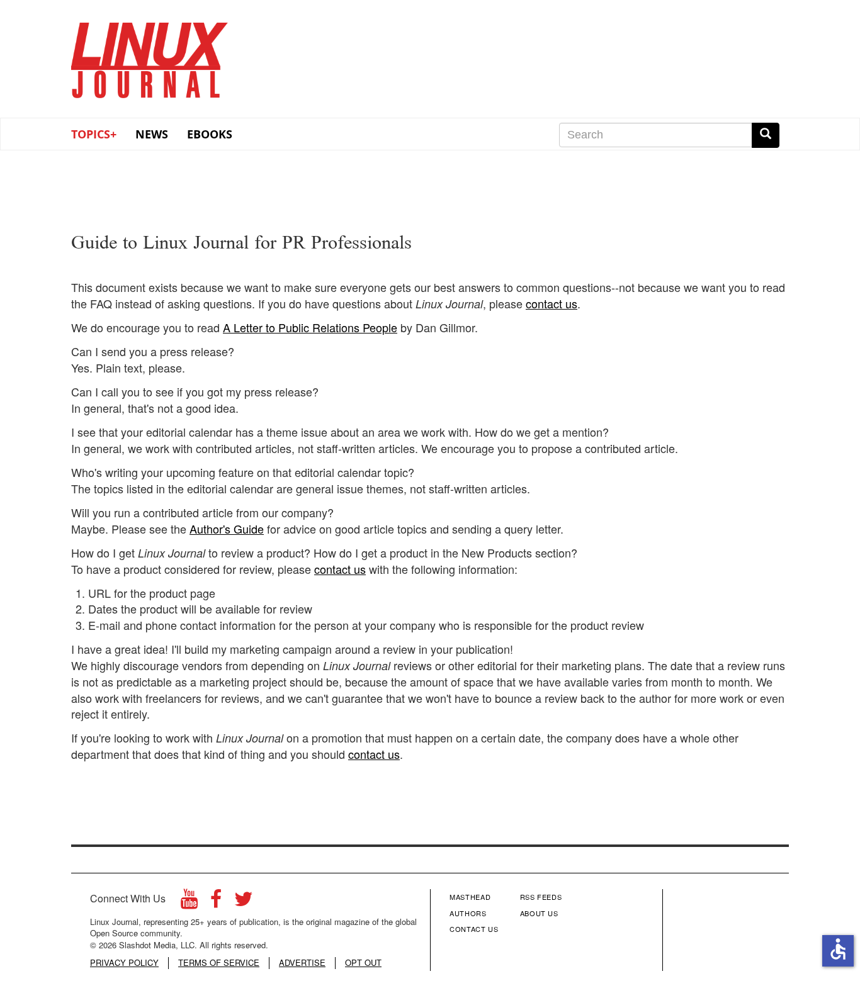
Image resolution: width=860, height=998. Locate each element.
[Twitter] (243, 902)
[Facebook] (216, 902)
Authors (468, 913)
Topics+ (93, 134)
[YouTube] (189, 902)
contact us (551, 303)
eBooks (209, 134)
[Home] (150, 56)
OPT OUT (363, 962)
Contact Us (474, 929)
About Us (539, 913)
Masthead (470, 897)
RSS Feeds (541, 897)
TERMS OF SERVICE (218, 962)
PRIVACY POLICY (124, 962)
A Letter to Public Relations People (310, 327)
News (151, 134)
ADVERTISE (302, 962)
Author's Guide (227, 528)
